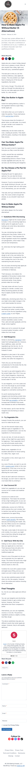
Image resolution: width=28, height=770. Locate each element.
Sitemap (10, 756)
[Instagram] (16, 656)
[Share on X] (9, 58)
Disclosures (21, 753)
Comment (5, 684)
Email (4, 713)
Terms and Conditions (9, 753)
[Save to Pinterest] (3, 58)
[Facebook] (14, 656)
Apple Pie (5, 667)
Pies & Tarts (5, 22)
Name (4, 706)
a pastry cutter (6, 313)
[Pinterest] (13, 656)
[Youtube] (11, 656)
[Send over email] (13, 58)
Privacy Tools (19, 750)
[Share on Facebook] (6, 58)
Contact (17, 756)
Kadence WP (21, 765)
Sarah (4, 34)
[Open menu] (25, 4)
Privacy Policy (14, 725)
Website (4, 721)
